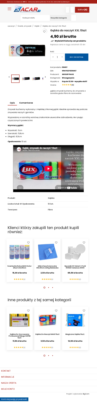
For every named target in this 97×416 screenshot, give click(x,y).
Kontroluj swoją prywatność (14, 399)
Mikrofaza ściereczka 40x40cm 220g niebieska (47, 267)
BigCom (86, 394)
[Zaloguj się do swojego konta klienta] (67, 10)
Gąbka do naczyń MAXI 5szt (47, 334)
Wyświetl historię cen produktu (68, 41)
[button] (44, 287)
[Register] (72, 10)
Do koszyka (77, 57)
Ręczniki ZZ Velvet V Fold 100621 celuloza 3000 (75, 267)
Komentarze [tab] (26, 102)
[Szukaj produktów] (73, 18)
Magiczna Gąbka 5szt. (75, 334)
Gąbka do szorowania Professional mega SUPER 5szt (20, 336)
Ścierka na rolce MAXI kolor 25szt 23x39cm (19, 267)
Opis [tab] (12, 102)
